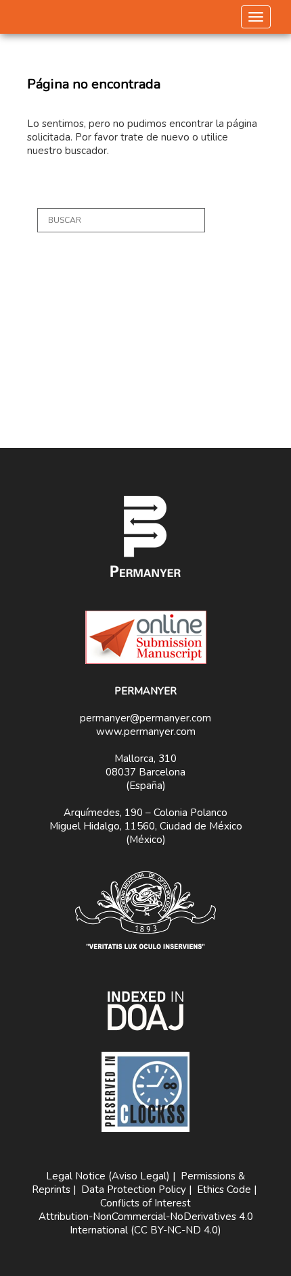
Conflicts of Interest (145, 1203)
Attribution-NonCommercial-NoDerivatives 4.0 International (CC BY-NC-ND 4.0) (146, 1223)
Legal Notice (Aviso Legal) (108, 1176)
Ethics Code (224, 1189)
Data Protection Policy (133, 1189)
